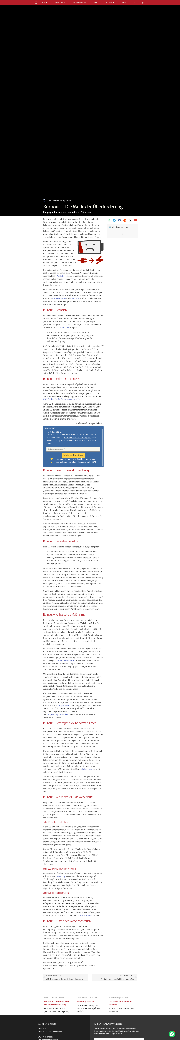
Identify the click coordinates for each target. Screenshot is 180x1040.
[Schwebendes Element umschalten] (172, 1034)
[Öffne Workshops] (85, 2)
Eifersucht (75, 298)
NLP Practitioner (85, 915)
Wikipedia (64, 327)
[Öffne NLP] (47, 2)
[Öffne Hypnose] (64, 2)
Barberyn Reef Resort (65, 660)
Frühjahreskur (63, 705)
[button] (109, 220)
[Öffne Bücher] (114, 2)
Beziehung (60, 876)
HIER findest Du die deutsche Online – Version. (64, 399)
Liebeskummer (59, 298)
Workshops (62, 276)
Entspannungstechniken (57, 714)
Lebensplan (87, 769)
